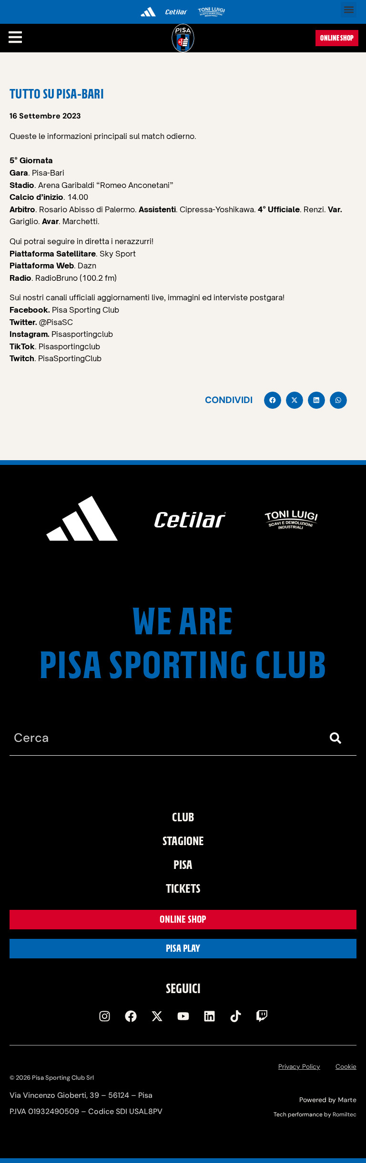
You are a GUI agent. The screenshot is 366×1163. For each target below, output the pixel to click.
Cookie (346, 1067)
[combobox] (164, 738)
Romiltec (344, 1114)
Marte (347, 1099)
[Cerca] (337, 738)
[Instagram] (104, 1016)
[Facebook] (130, 1016)
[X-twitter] (157, 1016)
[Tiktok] (235, 1016)
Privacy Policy (299, 1067)
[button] (348, 10)
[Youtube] (183, 1016)
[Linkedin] (209, 1016)
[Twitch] (262, 1016)
